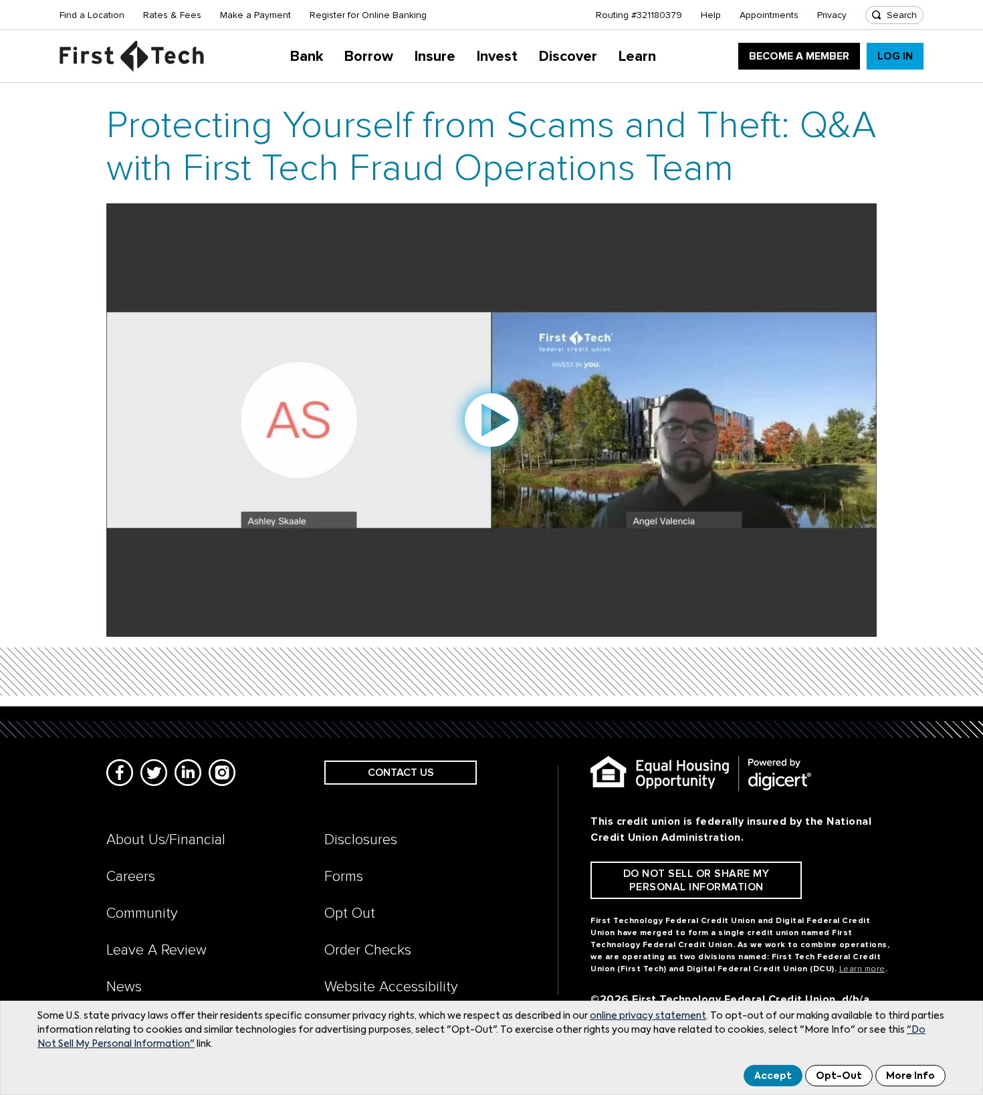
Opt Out (349, 913)
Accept (773, 1076)
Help (711, 15)
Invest (497, 56)
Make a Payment (255, 15)
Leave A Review (156, 950)
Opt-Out (839, 1076)
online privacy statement (648, 1016)
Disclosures (360, 840)
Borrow (368, 56)
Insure (435, 56)
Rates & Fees (172, 15)
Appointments (769, 15)
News (124, 987)
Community (142, 913)
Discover (568, 56)
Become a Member (799, 56)
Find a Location (92, 15)
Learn (637, 56)
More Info (910, 1076)
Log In (895, 56)
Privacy (832, 15)
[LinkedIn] (188, 772)
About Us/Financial (165, 840)
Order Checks (367, 950)
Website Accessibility (391, 987)
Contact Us (401, 772)
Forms (343, 877)
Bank (306, 56)
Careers (130, 877)
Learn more (862, 969)
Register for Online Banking (368, 15)
